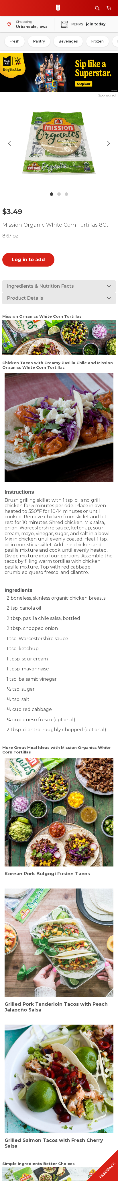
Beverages (68, 41)
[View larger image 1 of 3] (59, 143)
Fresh (14, 41)
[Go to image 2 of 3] (59, 194)
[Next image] (108, 143)
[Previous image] (9, 143)
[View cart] (108, 8)
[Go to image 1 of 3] (51, 194)
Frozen (97, 41)
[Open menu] (8, 7)
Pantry (39, 41)
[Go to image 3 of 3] (66, 194)
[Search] (97, 8)
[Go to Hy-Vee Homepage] (59, 8)
